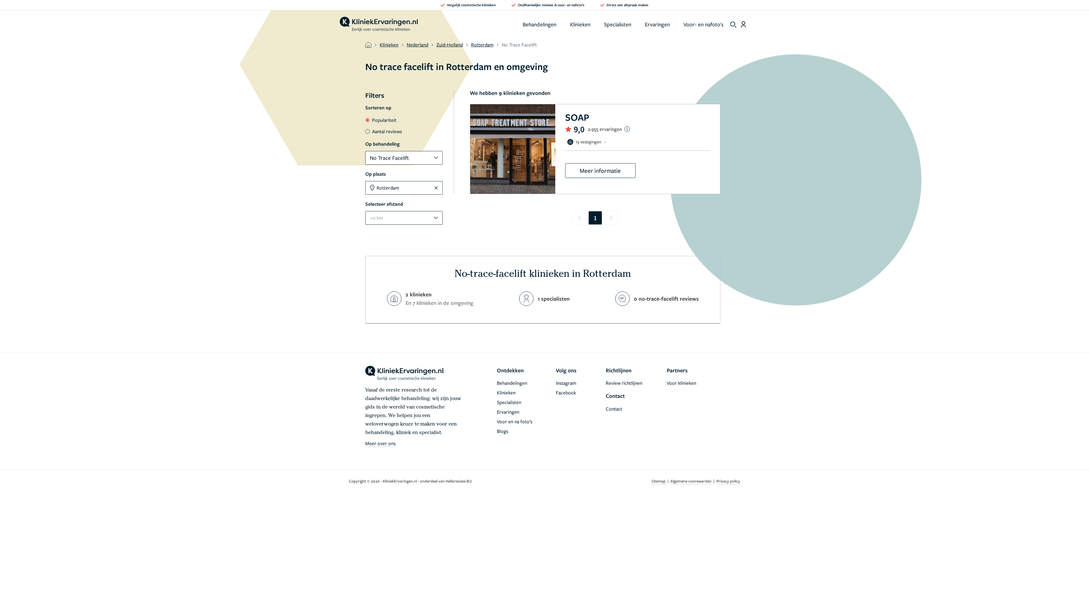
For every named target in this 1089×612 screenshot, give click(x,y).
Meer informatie (600, 171)
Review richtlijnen (624, 383)
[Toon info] (627, 129)
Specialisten (617, 24)
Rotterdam (482, 44)
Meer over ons (380, 443)
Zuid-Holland (449, 44)
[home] (379, 24)
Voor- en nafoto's (703, 24)
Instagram (566, 383)
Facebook (566, 392)
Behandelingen (539, 24)
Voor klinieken (681, 383)
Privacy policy (728, 481)
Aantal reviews (387, 131)
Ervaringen (657, 24)
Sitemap (658, 481)
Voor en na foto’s (514, 421)
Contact (614, 408)
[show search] (733, 25)
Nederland (417, 44)
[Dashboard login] (743, 24)
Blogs (502, 431)
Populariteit (384, 120)
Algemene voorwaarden (691, 481)
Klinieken (580, 24)
